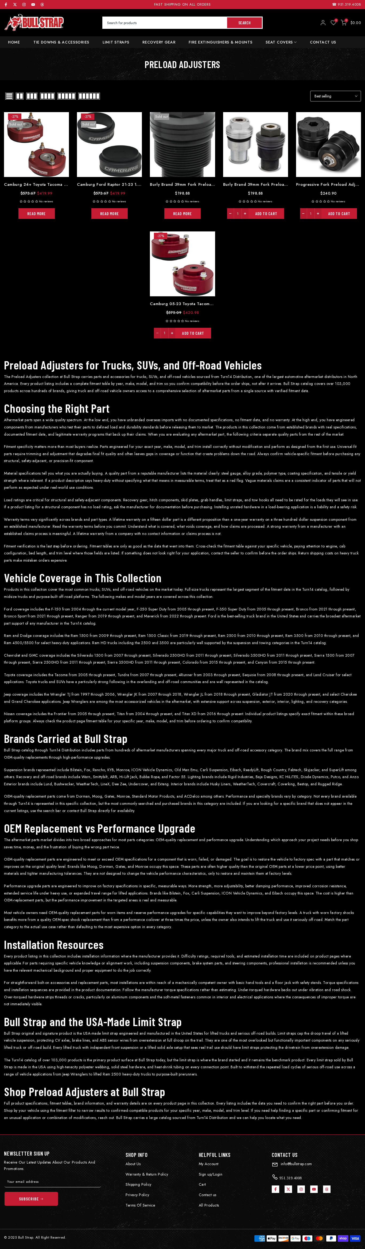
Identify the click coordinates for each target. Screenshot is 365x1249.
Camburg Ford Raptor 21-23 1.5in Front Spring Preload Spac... (139, 184)
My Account (209, 1164)
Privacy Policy (137, 1194)
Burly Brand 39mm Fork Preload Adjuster (264, 184)
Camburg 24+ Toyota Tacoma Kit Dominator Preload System (63, 184)
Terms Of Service (140, 1205)
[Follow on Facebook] (6, 4)
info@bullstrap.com (295, 1164)
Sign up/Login (211, 1174)
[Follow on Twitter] (15, 4)
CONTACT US (323, 42)
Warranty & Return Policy (147, 1174)
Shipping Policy (139, 1184)
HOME (14, 42)
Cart (202, 1184)
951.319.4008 (349, 4)
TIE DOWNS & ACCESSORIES (61, 42)
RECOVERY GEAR (158, 42)
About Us (133, 1164)
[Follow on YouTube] (33, 4)
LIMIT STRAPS (116, 42)
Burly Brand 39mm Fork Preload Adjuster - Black (198, 184)
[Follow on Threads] (42, 4)
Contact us (207, 1194)
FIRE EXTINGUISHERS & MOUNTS (220, 42)
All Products (209, 1205)
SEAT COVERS (279, 42)
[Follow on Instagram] (24, 4)
